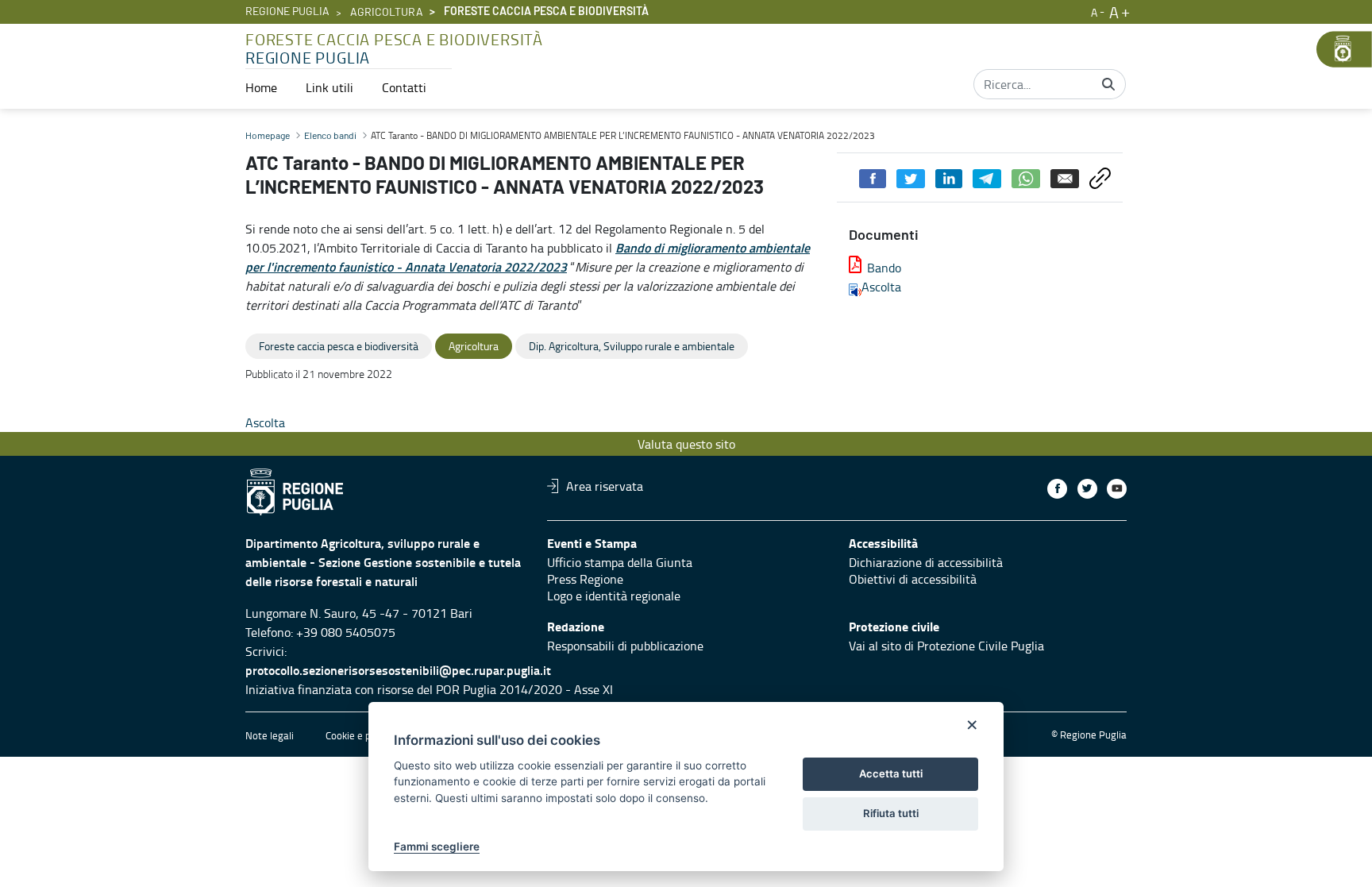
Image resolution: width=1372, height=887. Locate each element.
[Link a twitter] (1087, 489)
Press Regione (585, 579)
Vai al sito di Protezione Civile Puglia (946, 645)
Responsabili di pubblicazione (625, 645)
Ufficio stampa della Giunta (619, 562)
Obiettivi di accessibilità (913, 579)
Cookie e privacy (361, 735)
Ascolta (881, 286)
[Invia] (1108, 84)
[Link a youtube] (1117, 489)
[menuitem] (261, 87)
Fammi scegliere (437, 846)
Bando (884, 267)
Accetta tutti (891, 773)
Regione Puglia (287, 11)
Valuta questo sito (686, 444)
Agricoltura (386, 12)
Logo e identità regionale (613, 595)
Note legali (269, 735)
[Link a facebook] (1057, 489)
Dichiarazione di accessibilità (926, 562)
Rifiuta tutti (891, 813)
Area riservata (604, 486)
